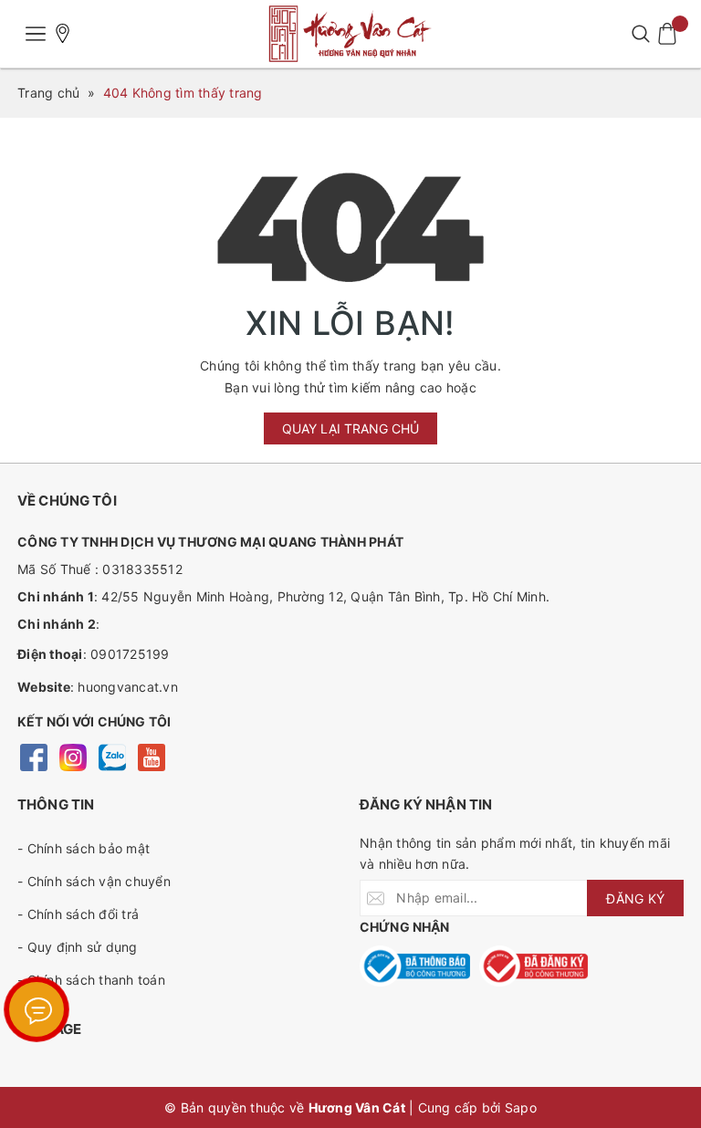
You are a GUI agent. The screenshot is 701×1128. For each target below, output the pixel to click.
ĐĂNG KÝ (635, 898)
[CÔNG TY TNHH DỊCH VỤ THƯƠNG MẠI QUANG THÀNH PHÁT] (350, 34)
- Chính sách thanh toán (91, 979)
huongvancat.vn (128, 687)
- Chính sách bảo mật (83, 848)
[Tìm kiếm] (640, 33)
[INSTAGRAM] (73, 756)
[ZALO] (112, 756)
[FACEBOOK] (33, 756)
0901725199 (130, 654)
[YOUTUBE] (151, 756)
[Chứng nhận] (415, 966)
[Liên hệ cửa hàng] (63, 33)
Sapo (521, 1107)
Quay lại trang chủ (350, 428)
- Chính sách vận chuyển (94, 881)
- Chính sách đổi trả (78, 914)
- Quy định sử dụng (77, 947)
